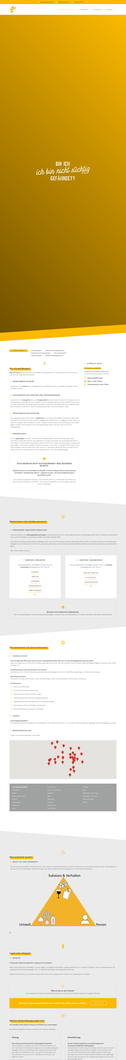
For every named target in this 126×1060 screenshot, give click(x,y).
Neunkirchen (51, 805)
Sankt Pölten (51, 808)
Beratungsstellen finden (47, 2)
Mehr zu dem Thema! (95, 381)
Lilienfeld (50, 793)
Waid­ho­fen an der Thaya (90, 793)
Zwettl (85, 802)
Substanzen (83, 9)
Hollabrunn (15, 805)
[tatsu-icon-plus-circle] (63, 1016)
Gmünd (14, 799)
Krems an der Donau (54, 790)
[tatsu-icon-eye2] (63, 516)
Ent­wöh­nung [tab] (74, 1037)
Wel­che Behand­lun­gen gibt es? (54, 355)
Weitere (109, 9)
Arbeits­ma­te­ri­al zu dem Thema (98, 384)
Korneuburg (51, 787)
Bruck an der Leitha (18, 796)
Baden (14, 793)
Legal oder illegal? (36, 355)
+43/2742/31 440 (78, 2)
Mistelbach (51, 799)
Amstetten (15, 790)
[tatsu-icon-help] (44, 363)
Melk (49, 796)
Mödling (50, 802)
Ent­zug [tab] (15, 1037)
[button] (75, 758)
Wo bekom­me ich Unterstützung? (40, 353)
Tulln (84, 790)
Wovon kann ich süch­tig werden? (55, 350)
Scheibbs (85, 787)
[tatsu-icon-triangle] (63, 852)
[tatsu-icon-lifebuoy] (63, 642)
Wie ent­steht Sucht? (60, 353)
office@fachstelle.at (63, 2)
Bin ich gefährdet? (36, 350)
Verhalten (97, 9)
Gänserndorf (16, 802)
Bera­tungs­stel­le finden (95, 378)
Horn (13, 808)
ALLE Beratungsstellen (19, 787)
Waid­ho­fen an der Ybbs (90, 796)
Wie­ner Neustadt (88, 799)
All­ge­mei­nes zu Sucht (66, 9)
